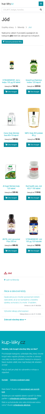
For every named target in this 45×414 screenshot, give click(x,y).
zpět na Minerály (12, 280)
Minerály (21, 27)
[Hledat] (40, 9)
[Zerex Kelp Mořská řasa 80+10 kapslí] (11, 119)
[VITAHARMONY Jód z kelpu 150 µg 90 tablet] (11, 66)
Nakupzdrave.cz (25, 314)
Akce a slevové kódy (15, 291)
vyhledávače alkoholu (21, 405)
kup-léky (8, 3)
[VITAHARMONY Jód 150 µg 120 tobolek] (33, 225)
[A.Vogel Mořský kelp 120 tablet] (11, 171)
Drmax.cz (27, 305)
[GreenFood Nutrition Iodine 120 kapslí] (33, 66)
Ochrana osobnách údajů (20, 380)
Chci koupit (12, 92)
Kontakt (5, 380)
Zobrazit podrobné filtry (13, 42)
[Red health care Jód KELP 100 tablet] (33, 170)
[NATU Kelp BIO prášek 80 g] (33, 117)
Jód (30, 27)
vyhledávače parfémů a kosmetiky (23, 398)
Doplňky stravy (8, 27)
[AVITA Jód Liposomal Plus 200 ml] (11, 223)
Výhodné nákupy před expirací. (16, 311)
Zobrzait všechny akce (14, 320)
